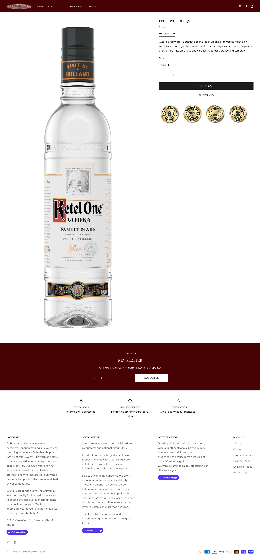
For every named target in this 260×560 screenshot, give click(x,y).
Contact (238, 449)
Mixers (60, 6)
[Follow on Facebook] (7, 542)
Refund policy (241, 472)
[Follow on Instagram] (15, 542)
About (237, 443)
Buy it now (206, 95)
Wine (50, 6)
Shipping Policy (242, 467)
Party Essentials (76, 6)
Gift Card (93, 6)
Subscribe (151, 378)
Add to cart (206, 86)
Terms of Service (243, 455)
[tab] (167, 34)
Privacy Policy (241, 461)
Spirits (40, 6)
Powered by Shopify (38, 552)
